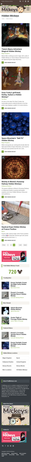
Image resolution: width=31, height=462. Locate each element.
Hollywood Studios (6, 186)
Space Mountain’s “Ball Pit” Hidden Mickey (13, 139)
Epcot (3, 231)
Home (3, 18)
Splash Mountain (15, 311)
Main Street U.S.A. (15, 287)
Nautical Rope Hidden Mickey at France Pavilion (14, 228)
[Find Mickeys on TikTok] (15, 256)
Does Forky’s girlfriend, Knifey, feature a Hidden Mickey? (11, 95)
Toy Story (4, 99)
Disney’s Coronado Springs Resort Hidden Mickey (18, 294)
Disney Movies (20, 366)
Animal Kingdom (21, 362)
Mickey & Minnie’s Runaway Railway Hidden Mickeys (13, 183)
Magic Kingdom (6, 53)
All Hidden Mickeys (21, 369)
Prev (3, 245)
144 (20, 245)
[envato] (20, 1)
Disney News (4, 454)
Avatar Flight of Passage (17, 321)
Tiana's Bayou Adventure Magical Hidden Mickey (12, 50)
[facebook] (23, 1)
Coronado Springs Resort (17, 297)
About (17, 454)
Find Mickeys (11, 451)
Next (25, 245)
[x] (28, 1)
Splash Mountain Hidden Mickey (16, 308)
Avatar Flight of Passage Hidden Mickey (19, 318)
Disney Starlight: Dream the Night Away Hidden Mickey (19, 284)
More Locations (7, 369)
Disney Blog (11, 454)
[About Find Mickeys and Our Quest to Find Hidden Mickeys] (15, 415)
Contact (22, 454)
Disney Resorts (7, 366)
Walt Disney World (5, 453)
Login (3, 456)
